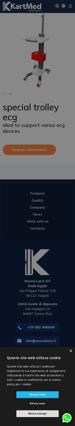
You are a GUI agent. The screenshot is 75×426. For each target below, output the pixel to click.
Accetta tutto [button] (37, 394)
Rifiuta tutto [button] (37, 403)
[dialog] (37, 386)
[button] (37, 413)
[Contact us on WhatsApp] (67, 417)
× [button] (70, 351)
